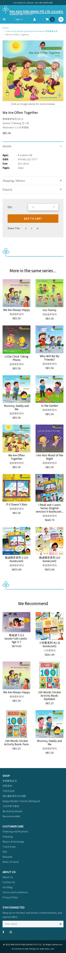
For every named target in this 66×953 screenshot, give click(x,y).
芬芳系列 (7, 785)
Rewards (7, 856)
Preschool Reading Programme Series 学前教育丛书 (32, 31)
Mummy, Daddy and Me (16, 407)
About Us (8, 877)
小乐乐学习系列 (11, 806)
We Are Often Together (16, 456)
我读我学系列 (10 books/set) (49, 559)
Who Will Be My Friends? (49, 357)
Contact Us (9, 882)
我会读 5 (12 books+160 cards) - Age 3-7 (17, 638)
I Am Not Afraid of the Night (49, 456)
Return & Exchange (13, 841)
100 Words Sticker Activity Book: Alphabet (49, 695)
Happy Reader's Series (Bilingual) (21, 801)
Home (6, 27)
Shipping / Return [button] (14, 181)
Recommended (11, 816)
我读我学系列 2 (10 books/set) (16, 559)
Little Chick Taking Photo (16, 358)
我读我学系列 (10, 119)
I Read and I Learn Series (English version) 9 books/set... (49, 508)
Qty (10, 207)
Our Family (49, 310)
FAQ (5, 851)
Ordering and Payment (15, 831)
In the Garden (49, 405)
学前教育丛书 (10, 780)
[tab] (33, 146)
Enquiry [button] (7, 189)
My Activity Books (12, 811)
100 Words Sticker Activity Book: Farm (16, 742)
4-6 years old (25, 155)
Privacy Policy (10, 897)
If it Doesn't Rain (16, 504)
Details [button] (7, 146)
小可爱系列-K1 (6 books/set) (49, 644)
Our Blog (8, 887)
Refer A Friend (11, 861)
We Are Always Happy (16, 309)
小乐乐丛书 (8, 791)
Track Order (9, 846)
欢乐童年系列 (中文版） (15, 796)
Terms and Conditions (15, 892)
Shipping (8, 836)
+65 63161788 (45, 2)
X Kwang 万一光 (20, 123)
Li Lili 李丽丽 (22, 127)
